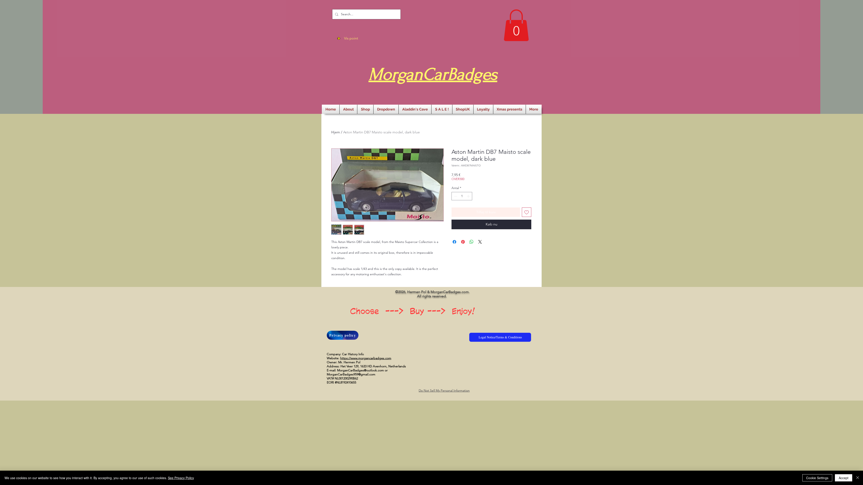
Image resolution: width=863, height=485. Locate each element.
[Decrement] (455, 196)
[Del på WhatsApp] (471, 242)
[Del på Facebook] (454, 242)
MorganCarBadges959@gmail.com (351, 374)
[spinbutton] (462, 196)
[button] (516, 25)
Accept (843, 478)
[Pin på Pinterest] (463, 242)
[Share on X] (480, 242)
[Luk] (857, 477)
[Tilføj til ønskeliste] (526, 212)
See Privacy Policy (181, 478)
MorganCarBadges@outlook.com (360, 370)
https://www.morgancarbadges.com (365, 358)
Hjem (335, 132)
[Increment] (469, 196)
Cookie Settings (817, 478)
